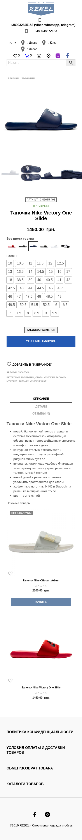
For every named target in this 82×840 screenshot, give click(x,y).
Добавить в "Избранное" (32, 364)
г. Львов (32, 49)
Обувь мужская (45, 377)
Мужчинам (27, 377)
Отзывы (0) (41, 413)
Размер (12, 256)
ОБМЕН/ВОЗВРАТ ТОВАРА (30, 768)
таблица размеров (41, 330)
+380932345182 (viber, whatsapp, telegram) (42, 25)
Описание (41, 398)
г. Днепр (32, 42)
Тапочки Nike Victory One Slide (41, 687)
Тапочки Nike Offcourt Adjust (41, 580)
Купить (41, 601)
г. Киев (52, 42)
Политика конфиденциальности (40, 732)
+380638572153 (45, 31)
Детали (41, 406)
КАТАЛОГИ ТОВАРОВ (25, 784)
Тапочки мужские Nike (33, 381)
